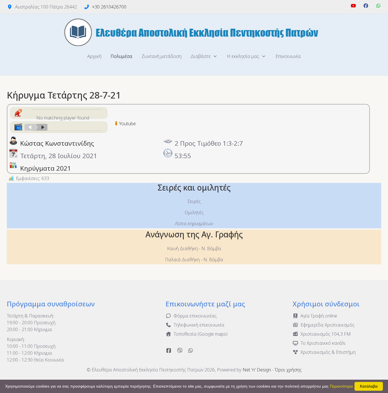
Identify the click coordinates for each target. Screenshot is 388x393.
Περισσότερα (341, 386)
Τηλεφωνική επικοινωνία (199, 325)
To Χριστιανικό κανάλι (323, 343)
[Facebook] (366, 6)
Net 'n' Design (257, 370)
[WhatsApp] (378, 6)
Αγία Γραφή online (319, 316)
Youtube (127, 123)
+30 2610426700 (109, 7)
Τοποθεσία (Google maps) (201, 334)
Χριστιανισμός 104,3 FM (326, 334)
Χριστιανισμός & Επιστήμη (328, 352)
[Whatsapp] (190, 350)
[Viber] (180, 350)
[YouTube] (353, 6)
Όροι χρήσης (288, 370)
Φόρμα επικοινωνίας (195, 316)
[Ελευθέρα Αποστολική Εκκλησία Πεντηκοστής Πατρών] (194, 32)
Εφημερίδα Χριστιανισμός (327, 325)
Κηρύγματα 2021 (45, 168)
